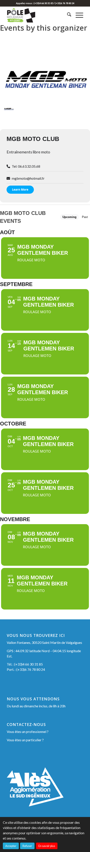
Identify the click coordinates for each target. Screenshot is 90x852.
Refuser (27, 846)
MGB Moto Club (33, 138)
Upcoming (69, 217)
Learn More (20, 189)
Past (85, 217)
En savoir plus (46, 846)
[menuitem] (67, 15)
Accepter (10, 846)
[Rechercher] (67, 15)
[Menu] (77, 15)
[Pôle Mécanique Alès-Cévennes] (37, 15)
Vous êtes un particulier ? (25, 740)
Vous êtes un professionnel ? (27, 731)
